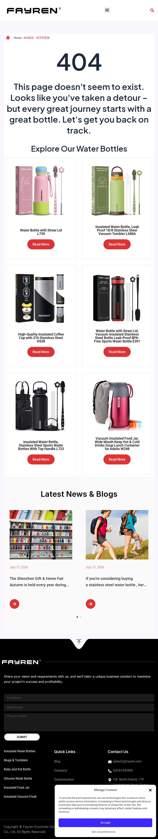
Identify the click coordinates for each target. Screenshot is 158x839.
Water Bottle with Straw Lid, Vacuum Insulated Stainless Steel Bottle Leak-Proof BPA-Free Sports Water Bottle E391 (117, 336)
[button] (150, 790)
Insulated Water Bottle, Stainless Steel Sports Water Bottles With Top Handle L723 (41, 445)
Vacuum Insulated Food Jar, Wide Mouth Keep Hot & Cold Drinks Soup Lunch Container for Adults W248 (117, 443)
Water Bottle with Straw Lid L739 (41, 232)
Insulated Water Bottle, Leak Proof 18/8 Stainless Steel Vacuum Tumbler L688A (117, 230)
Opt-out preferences (103, 831)
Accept (105, 822)
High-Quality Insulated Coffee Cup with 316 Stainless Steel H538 (41, 337)
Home (17, 37)
